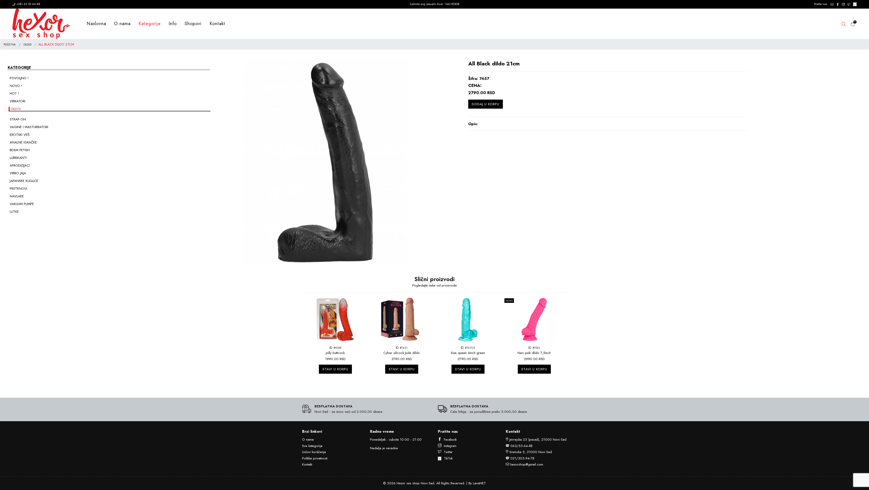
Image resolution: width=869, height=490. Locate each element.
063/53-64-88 (521, 445)
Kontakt (217, 23)
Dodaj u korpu (485, 104)
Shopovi (193, 23)
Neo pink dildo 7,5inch (534, 352)
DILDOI (27, 45)
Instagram (450, 446)
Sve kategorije (312, 445)
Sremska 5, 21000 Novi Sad (530, 451)
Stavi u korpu (335, 369)
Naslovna (96, 23)
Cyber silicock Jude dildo (401, 352)
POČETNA (10, 45)
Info (173, 23)
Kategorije (149, 23)
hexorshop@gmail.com (526, 464)
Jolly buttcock (335, 352)
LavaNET (479, 483)
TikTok (447, 458)
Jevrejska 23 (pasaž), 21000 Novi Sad (537, 439)
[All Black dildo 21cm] (327, 162)
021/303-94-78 (522, 458)
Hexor (401, 483)
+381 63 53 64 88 (27, 4)
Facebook (450, 439)
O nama (122, 23)
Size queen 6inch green (468, 352)
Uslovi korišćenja (314, 451)
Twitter (448, 452)
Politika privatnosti (314, 458)
